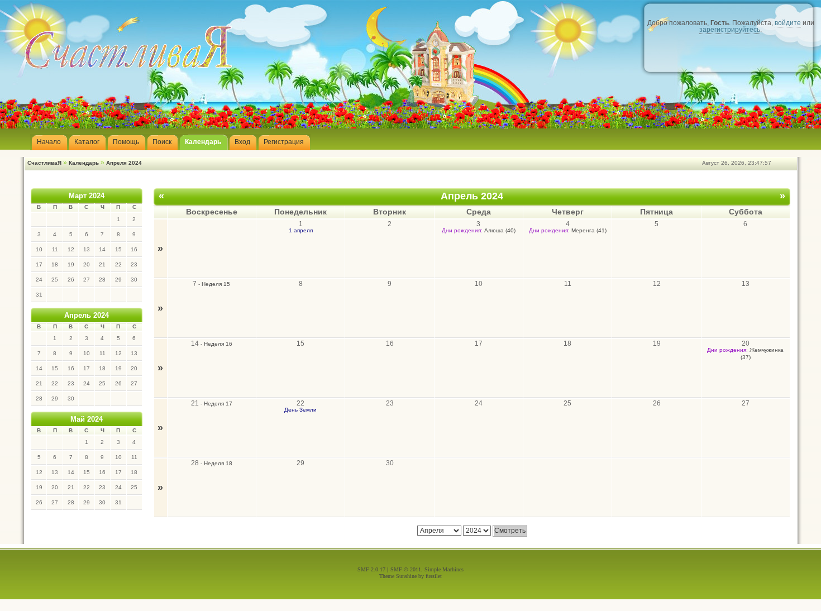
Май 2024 (86, 419)
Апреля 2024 (124, 163)
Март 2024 (86, 196)
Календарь (84, 163)
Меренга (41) (589, 230)
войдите (788, 23)
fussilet (434, 576)
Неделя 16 (218, 344)
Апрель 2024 (86, 315)
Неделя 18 (218, 463)
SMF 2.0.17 (371, 569)
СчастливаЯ (44, 163)
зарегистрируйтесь (729, 30)
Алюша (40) (499, 230)
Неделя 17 (218, 403)
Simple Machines (444, 569)
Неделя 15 (216, 284)
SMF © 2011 (405, 569)
